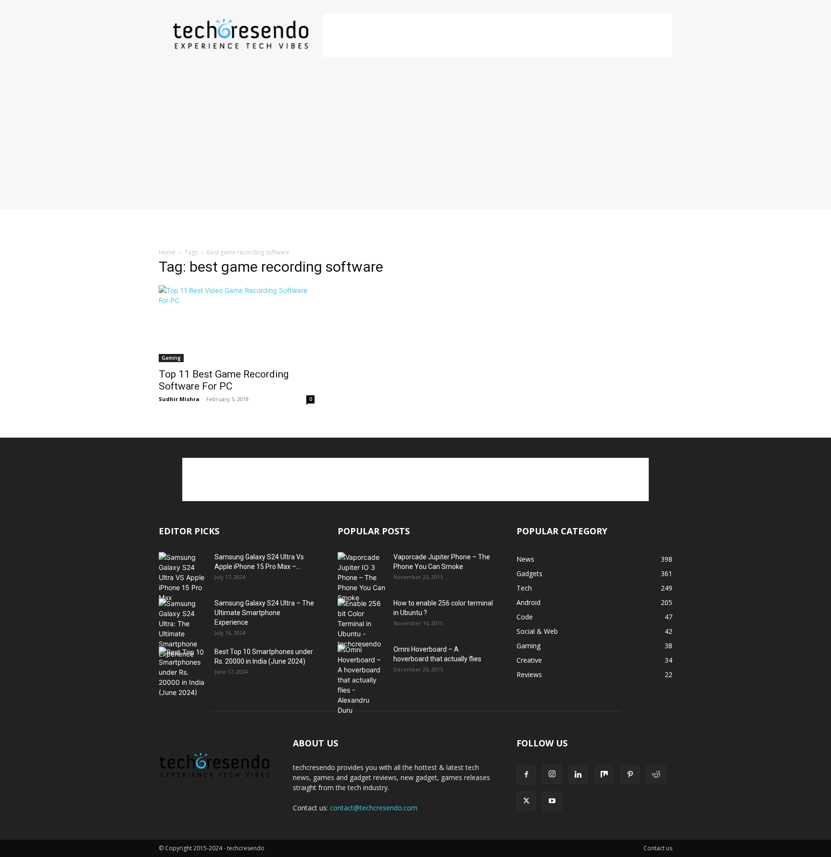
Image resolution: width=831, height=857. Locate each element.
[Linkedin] (578, 774)
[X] (526, 801)
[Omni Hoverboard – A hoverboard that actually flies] (362, 679)
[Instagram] (552, 774)
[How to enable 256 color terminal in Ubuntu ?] (362, 623)
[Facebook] (526, 774)
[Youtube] (552, 801)
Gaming (171, 357)
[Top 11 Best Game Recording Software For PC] (237, 323)
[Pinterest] (630, 774)
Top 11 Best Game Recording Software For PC (224, 380)
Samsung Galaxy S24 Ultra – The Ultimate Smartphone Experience (264, 612)
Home (167, 252)
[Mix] (604, 774)
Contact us (657, 848)
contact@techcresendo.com (373, 807)
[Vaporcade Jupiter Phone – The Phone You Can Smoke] (362, 577)
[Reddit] (656, 774)
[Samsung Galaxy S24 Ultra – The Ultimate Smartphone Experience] (183, 628)
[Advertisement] (497, 35)
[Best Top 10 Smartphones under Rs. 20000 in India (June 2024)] (183, 672)
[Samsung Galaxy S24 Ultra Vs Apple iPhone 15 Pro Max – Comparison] (183, 577)
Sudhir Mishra (179, 399)
